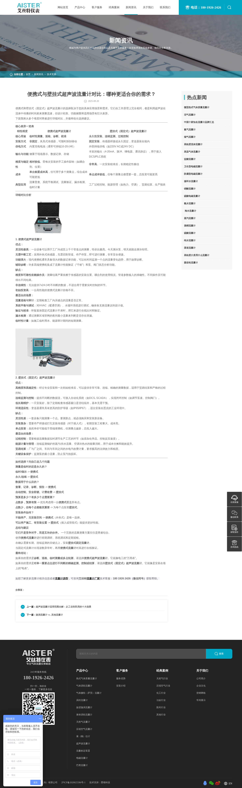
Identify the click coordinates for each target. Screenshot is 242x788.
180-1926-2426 (38, 677)
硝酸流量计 (190, 188)
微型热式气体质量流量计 (196, 107)
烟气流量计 (190, 137)
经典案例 (114, 7)
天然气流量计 (83, 722)
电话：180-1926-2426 (206, 7)
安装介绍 (120, 686)
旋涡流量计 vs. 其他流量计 (49, 615)
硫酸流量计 (190, 233)
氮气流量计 (190, 129)
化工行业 (161, 693)
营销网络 (201, 693)
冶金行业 (161, 700)
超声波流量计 (83, 743)
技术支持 (51, 74)
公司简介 (201, 678)
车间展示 (201, 700)
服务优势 (120, 678)
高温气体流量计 (192, 151)
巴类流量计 (82, 765)
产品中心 (80, 7)
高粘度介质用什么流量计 (196, 255)
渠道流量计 (190, 248)
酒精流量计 (190, 225)
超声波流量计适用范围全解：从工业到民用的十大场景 (63, 606)
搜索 (221, 653)
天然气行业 (162, 678)
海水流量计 (190, 211)
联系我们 (165, 7)
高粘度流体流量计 (193, 144)
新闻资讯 (131, 7)
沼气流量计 (190, 115)
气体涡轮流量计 (84, 686)
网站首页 (63, 7)
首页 (28, 74)
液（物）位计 (83, 736)
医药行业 (161, 707)
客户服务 (97, 7)
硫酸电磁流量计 (192, 196)
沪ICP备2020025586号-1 (73, 782)
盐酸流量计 (190, 159)
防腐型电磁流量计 (193, 174)
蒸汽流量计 (190, 218)
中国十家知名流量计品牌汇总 (199, 122)
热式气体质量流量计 (86, 678)
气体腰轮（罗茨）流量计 (89, 693)
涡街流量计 (82, 700)
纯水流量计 (190, 240)
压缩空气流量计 (84, 729)
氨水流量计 (190, 203)
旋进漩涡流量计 (84, 707)
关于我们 (148, 7)
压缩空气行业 (163, 686)
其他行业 (161, 714)
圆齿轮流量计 (191, 262)
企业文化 (201, 686)
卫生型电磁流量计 (193, 166)
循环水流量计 (191, 181)
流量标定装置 (83, 751)
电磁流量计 (82, 758)
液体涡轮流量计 (84, 714)
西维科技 (105, 782)
